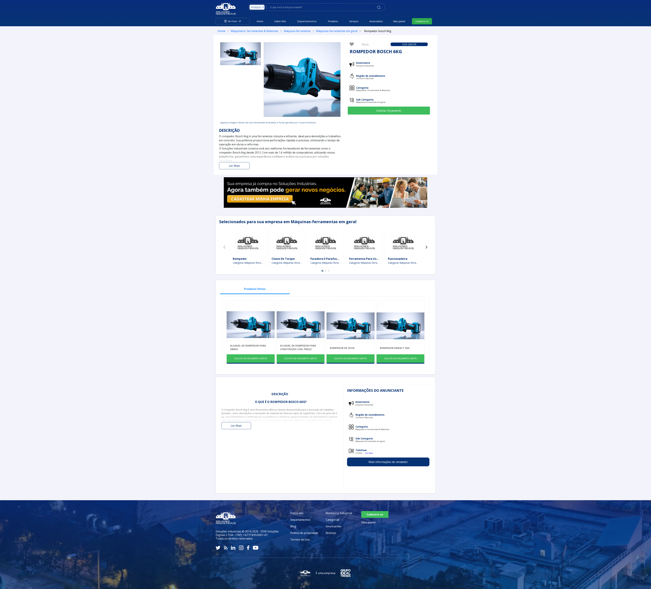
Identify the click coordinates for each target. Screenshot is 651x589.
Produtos (333, 21)
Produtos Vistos (254, 289)
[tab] (322, 271)
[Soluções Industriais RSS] (226, 548)
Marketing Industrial (339, 513)
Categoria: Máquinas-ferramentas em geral (248, 262)
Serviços (353, 21)
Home (260, 21)
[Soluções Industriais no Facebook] (248, 547)
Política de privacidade (304, 533)
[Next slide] (426, 247)
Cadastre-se (422, 21)
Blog (293, 526)
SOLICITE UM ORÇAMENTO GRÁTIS (250, 358)
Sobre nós (296, 513)
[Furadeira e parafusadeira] (325, 242)
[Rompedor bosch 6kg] (240, 53)
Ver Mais (369, 453)
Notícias (331, 533)
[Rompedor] (248, 242)
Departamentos (300, 520)
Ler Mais (234, 166)
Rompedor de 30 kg (342, 348)
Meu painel (399, 21)
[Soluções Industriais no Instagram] (241, 547)
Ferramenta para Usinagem (368, 259)
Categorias (333, 520)
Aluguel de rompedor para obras (248, 347)
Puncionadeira (397, 259)
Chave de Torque (283, 259)
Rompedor (240, 259)
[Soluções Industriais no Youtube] (255, 548)
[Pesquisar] (378, 7)
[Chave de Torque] (286, 242)
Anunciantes (376, 21)
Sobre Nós (280, 21)
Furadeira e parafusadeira (328, 259)
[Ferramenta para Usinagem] (364, 242)
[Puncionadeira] (403, 242)
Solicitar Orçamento (388, 111)
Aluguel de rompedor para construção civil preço (298, 347)
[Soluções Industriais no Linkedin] (233, 548)
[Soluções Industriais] (224, 8)
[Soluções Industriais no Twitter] (218, 548)
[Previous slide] (224, 247)
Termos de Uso (300, 539)
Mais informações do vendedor (388, 462)
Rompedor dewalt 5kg (395, 348)
